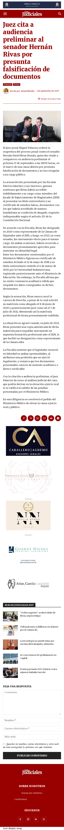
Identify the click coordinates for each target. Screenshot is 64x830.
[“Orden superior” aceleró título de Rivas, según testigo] (10, 616)
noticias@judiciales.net (39, 799)
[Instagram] (28, 819)
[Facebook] (24, 418)
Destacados (7, 84)
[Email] (44, 418)
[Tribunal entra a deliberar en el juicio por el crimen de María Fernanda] (10, 630)
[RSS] (36, 819)
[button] (5, 14)
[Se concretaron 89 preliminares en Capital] (10, 659)
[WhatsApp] (37, 418)
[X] (31, 418)
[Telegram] (58, 418)
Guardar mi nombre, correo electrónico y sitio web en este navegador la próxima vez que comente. (31, 746)
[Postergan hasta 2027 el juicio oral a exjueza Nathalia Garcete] (10, 673)
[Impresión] (51, 418)
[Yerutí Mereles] (6, 91)
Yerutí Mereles (27, 91)
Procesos (16, 84)
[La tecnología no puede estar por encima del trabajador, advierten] (10, 644)
